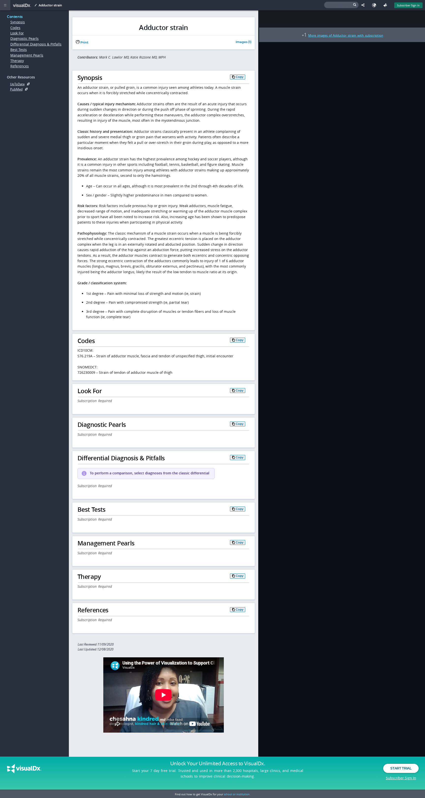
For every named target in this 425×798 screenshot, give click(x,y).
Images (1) (243, 42)
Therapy (17, 60)
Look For (17, 33)
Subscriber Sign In (408, 5)
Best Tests (18, 49)
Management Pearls (26, 55)
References (19, 66)
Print (84, 42)
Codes (15, 27)
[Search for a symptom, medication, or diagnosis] (341, 5)
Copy (239, 77)
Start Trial (400, 768)
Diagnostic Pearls (24, 38)
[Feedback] (386, 5)
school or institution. (237, 794)
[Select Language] (375, 5)
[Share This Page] (364, 5)
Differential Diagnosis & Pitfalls (35, 44)
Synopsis (17, 22)
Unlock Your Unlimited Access (217, 763)
